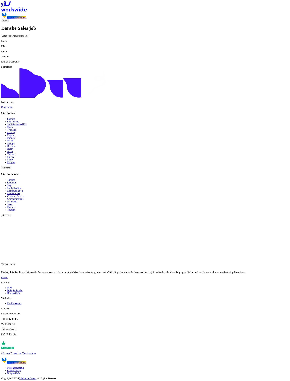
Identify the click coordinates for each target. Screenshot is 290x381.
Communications (15, 199)
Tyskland (11, 129)
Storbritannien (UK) (16, 124)
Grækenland (13, 121)
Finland (10, 157)
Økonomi (11, 182)
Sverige (10, 143)
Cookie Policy (14, 370)
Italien (10, 148)
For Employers (14, 303)
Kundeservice (13, 193)
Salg (9, 185)
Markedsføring (14, 188)
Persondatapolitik (15, 368)
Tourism (11, 209)
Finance (11, 207)
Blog (9, 287)
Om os (4, 277)
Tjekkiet (11, 154)
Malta (10, 151)
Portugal (11, 138)
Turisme (11, 180)
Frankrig (11, 132)
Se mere (6, 168)
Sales (9, 204)
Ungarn (10, 135)
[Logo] (145, 6)
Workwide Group (27, 378)
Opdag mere (7, 107)
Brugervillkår (13, 293)
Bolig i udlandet (15, 290)
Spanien (11, 119)
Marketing (12, 201)
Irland (10, 140)
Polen (10, 127)
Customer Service (15, 196)
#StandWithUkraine (16, 17)
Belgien (11, 146)
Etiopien (11, 162)
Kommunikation (15, 190)
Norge (10, 159)
